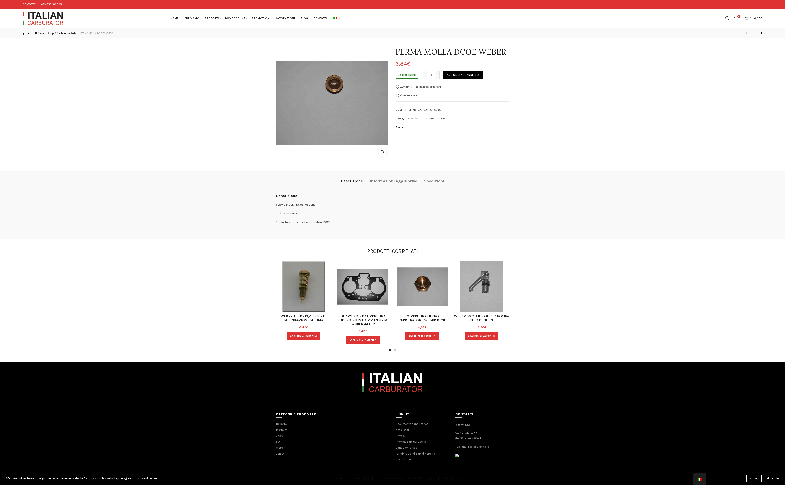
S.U (278, 441)
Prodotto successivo (759, 33)
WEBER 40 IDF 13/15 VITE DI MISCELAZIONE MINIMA (303, 318)
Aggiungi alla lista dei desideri (420, 87)
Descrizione (352, 181)
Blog (304, 18)
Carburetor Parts (66, 33)
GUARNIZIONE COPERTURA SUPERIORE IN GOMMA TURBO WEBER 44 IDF (362, 320)
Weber (415, 118)
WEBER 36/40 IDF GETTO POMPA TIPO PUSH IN (481, 318)
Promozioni (261, 18)
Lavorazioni (285, 18)
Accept (753, 478)
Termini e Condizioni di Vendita (415, 453)
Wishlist (738, 16)
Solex (279, 436)
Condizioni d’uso (406, 447)
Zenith (280, 453)
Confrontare (408, 95)
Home (174, 18)
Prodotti (212, 18)
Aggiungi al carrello (463, 75)
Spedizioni (434, 181)
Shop (50, 33)
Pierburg (281, 430)
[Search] (727, 18)
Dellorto (281, 424)
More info (772, 478)
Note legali (402, 430)
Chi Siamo (192, 18)
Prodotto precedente (749, 33)
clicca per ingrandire (382, 152)
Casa (41, 33)
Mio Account (235, 18)
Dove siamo (403, 459)
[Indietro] (26, 33)
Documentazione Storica (412, 424)
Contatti (320, 18)
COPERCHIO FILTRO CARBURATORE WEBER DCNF (422, 318)
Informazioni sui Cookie (411, 441)
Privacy (400, 436)
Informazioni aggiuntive (393, 181)
